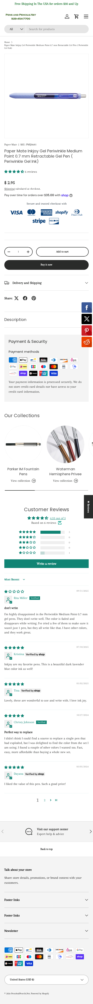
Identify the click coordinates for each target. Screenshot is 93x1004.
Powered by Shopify (40, 993)
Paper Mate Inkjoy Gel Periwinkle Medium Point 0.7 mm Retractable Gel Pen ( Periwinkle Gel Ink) (46, 46)
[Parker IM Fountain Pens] (23, 444)
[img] (14, 591)
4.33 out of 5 (58, 518)
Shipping (9, 188)
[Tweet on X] (16, 298)
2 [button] (44, 800)
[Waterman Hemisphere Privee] (65, 444)
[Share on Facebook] (25, 298)
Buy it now (46, 264)
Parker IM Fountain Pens (23, 471)
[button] (76, 16)
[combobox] (46, 29)
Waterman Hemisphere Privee (65, 471)
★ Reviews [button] (88, 507)
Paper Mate (10, 144)
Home (7, 42)
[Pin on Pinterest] (33, 298)
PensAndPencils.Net (20, 993)
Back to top (46, 849)
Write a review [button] (46, 564)
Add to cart (62, 251)
